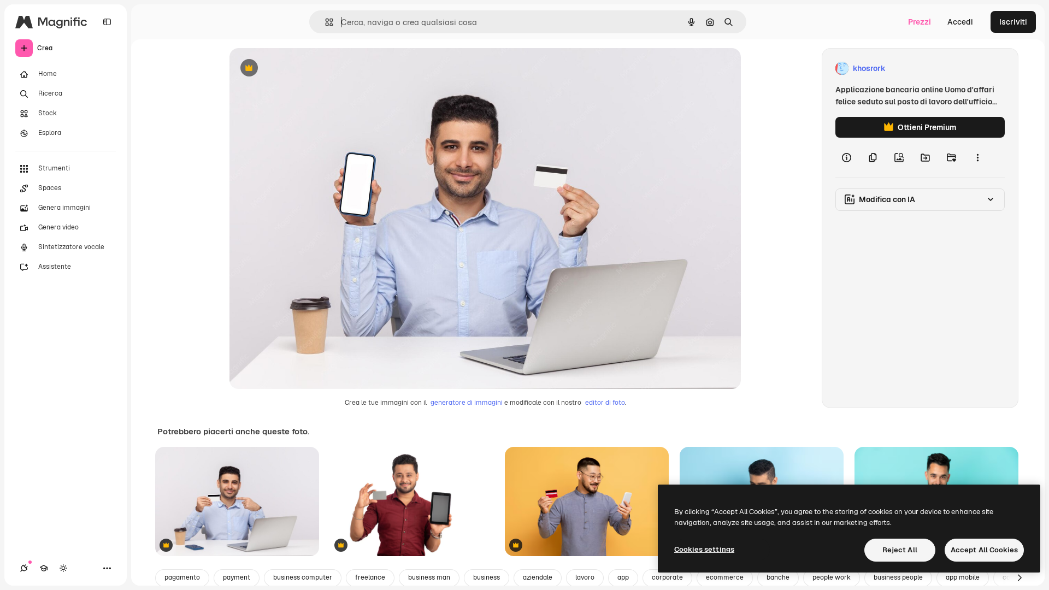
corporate (667, 577)
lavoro (584, 577)
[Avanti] (1019, 578)
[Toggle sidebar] (107, 22)
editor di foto (605, 402)
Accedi (960, 22)
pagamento (182, 577)
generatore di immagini (467, 402)
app (623, 577)
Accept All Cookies (984, 549)
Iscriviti (1013, 22)
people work (831, 577)
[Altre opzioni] (977, 157)
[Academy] (43, 568)
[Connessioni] (24, 568)
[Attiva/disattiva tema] (63, 568)
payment (236, 577)
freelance (370, 577)
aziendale (537, 577)
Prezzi (919, 22)
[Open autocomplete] (325, 22)
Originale (301, 68)
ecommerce (725, 577)
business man (429, 577)
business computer (302, 577)
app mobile (963, 577)
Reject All (899, 549)
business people (898, 577)
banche (778, 577)
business (486, 577)
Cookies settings (704, 549)
